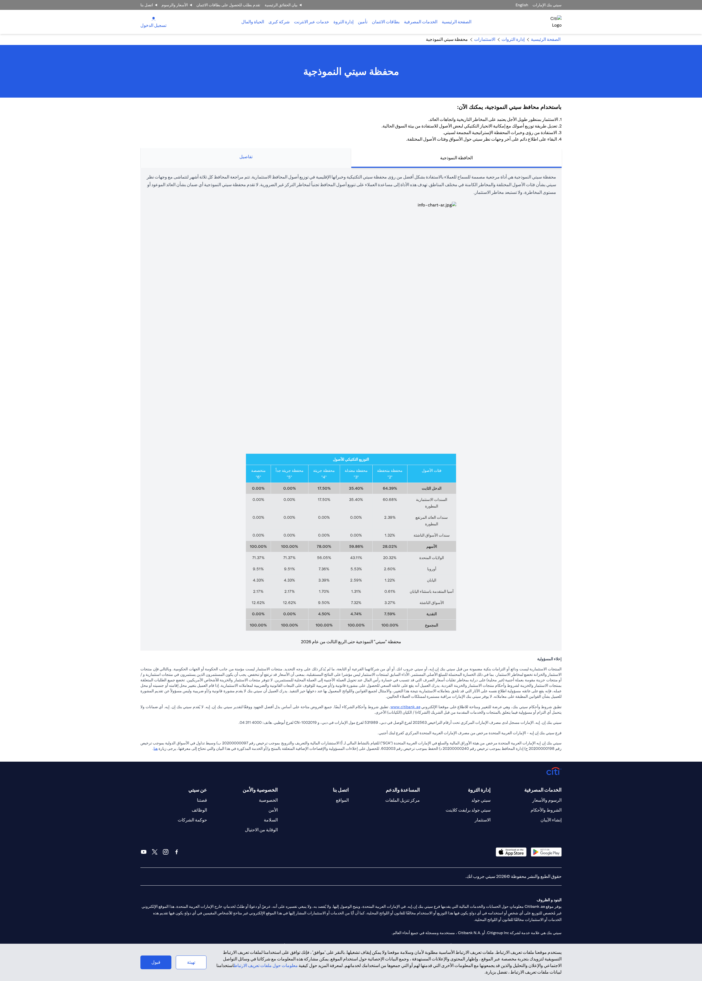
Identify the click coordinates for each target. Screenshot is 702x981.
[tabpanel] (351, 409)
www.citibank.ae (405, 707)
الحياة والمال (252, 21)
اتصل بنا (146, 5)
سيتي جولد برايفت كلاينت (468, 810)
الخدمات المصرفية (420, 21)
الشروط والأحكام (546, 810)
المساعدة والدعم (403, 790)
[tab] (420, 22)
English (522, 5)
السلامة (271, 820)
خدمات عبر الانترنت (311, 21)
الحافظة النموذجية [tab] (456, 157)
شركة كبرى (279, 21)
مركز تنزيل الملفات (402, 800)
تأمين (362, 21)
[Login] (153, 18)
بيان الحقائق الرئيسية (281, 5)
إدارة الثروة (343, 21)
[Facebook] (176, 852)
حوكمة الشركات (192, 820)
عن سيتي (197, 790)
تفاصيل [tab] (246, 156)
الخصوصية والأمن (260, 790)
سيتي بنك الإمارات (547, 5)
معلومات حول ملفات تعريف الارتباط (266, 965)
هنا (156, 748)
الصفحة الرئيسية (456, 21)
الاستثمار (483, 820)
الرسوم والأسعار (547, 800)
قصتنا (202, 800)
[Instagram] (165, 852)
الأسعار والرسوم (175, 5)
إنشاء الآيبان (551, 820)
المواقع (342, 800)
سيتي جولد (481, 800)
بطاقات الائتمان (386, 21)
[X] (154, 852)
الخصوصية (268, 800)
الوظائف (199, 810)
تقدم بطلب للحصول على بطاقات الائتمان (228, 5)
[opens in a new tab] (546, 852)
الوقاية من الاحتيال (261, 829)
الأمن (273, 810)
